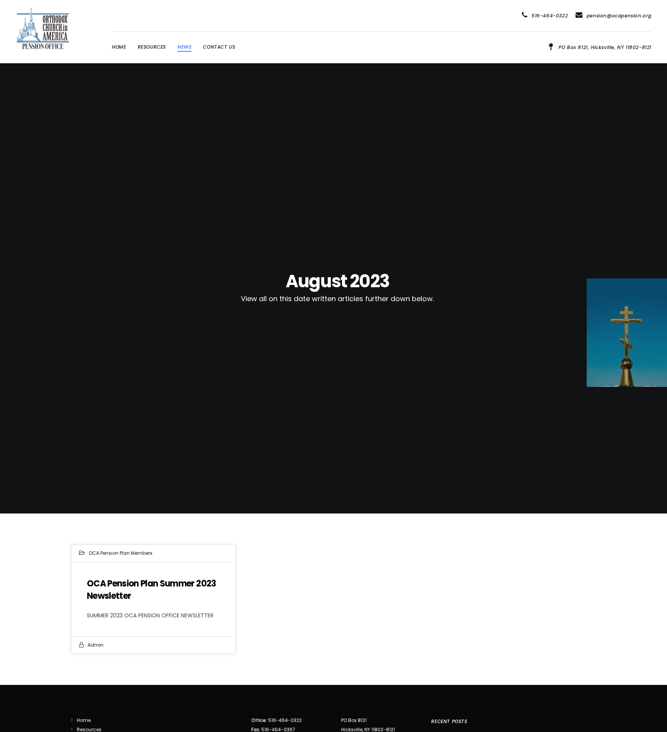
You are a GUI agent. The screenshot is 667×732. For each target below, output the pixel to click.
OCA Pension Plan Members (120, 553)
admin (95, 645)
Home (84, 720)
